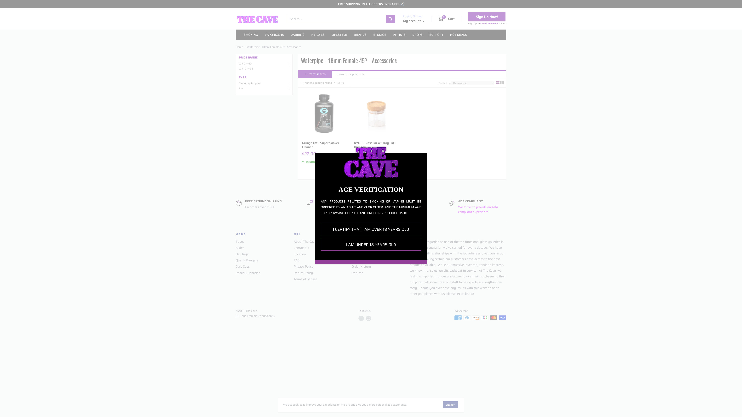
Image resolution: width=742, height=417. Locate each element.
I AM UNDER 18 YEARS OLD (371, 245)
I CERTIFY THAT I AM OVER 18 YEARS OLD (371, 229)
